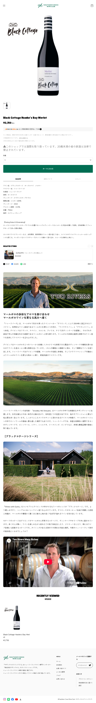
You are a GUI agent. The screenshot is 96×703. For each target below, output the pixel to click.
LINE (24, 264)
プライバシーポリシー (86, 679)
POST (7, 264)
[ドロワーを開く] (4, 5)
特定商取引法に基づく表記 (86, 684)
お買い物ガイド (61, 668)
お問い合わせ (60, 679)
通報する (90, 264)
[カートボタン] (92, 5)
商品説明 (18, 179)
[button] (92, 246)
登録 (90, 665)
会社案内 (59, 665)
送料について (48, 179)
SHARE (16, 264)
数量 (4, 156)
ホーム (58, 661)
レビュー (78, 179)
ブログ (58, 675)
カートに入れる (48, 169)
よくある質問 (60, 672)
